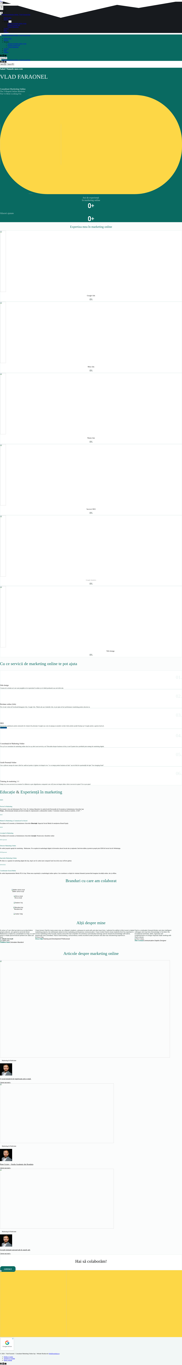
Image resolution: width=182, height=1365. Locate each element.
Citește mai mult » (5, 1082)
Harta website (8, 1360)
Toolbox (6, 49)
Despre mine (7, 38)
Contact (6, 52)
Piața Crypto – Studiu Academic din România (16, 1164)
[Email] (5, 56)
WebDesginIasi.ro (54, 1353)
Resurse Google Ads (14, 45)
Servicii (6, 40)
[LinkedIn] (3, 56)
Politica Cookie (8, 1357)
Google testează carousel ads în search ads (15, 1250)
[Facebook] (1, 56)
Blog (5, 50)
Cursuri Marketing (13, 47)
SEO (2, 723)
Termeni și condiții (9, 1358)
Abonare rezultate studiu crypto (17, 43)
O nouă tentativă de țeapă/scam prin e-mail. (15, 1079)
